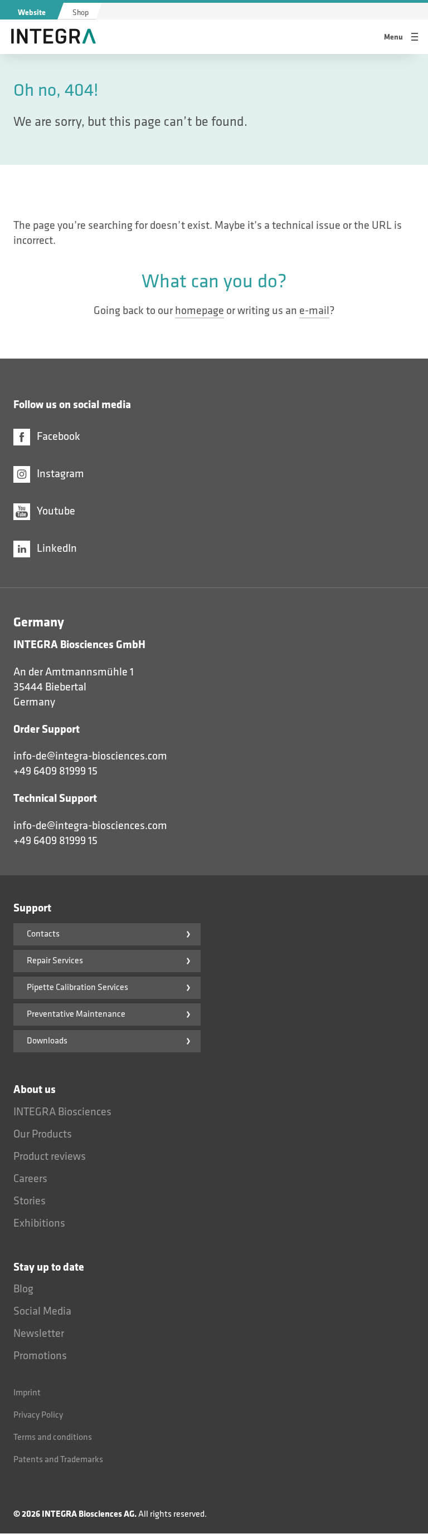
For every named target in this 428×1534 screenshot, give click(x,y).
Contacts (43, 934)
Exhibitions (39, 1223)
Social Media (42, 1311)
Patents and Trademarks (58, 1459)
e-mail (314, 310)
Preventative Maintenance (76, 1014)
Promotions (40, 1356)
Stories (29, 1201)
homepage (199, 310)
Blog (23, 1289)
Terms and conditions (52, 1437)
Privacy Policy (38, 1415)
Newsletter (38, 1333)
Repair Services (55, 960)
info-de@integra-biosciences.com (90, 756)
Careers (30, 1178)
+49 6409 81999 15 (55, 771)
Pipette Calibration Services (77, 987)
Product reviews (49, 1156)
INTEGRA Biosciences (62, 1112)
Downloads (47, 1041)
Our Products (42, 1134)
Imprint (27, 1393)
